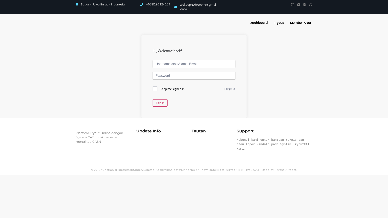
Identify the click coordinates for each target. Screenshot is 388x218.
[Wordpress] (304, 4)
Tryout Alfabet (285, 169)
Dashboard (259, 23)
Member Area (300, 23)
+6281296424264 (158, 4)
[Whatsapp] (310, 4)
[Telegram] (298, 4)
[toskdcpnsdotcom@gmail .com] (175, 6)
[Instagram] (292, 4)
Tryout (279, 23)
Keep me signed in (172, 89)
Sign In (160, 102)
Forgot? (229, 88)
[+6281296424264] (141, 4)
